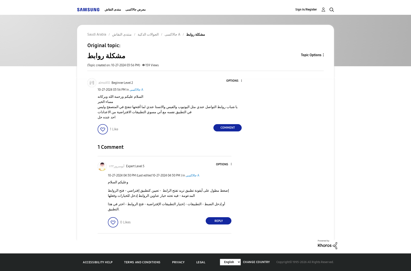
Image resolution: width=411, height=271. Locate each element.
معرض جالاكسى (135, 9)
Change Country (256, 262)
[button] (234, 81)
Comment (227, 127)
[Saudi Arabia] (88, 10)
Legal (201, 262)
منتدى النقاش (113, 9)
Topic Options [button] (311, 55)
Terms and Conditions (142, 262)
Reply (218, 221)
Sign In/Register (306, 9)
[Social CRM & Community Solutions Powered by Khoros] (327, 244)
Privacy (178, 262)
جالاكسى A (136, 90)
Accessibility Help (98, 262)
